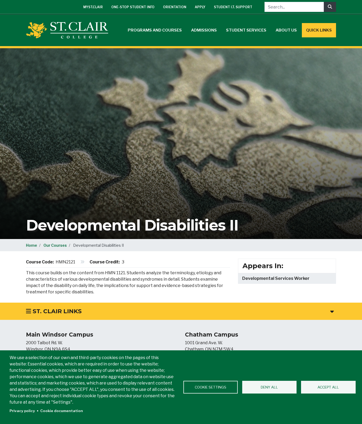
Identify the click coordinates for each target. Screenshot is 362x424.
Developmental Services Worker (276, 278)
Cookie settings (210, 387)
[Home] (69, 30)
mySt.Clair (93, 7)
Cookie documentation (61, 411)
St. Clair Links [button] (56, 311)
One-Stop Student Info (132, 7)
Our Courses (55, 245)
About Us (286, 30)
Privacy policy (22, 411)
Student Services (246, 30)
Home (31, 245)
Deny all (269, 387)
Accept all (328, 387)
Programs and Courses (155, 30)
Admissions (204, 30)
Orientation (174, 7)
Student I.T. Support (233, 7)
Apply (200, 7)
